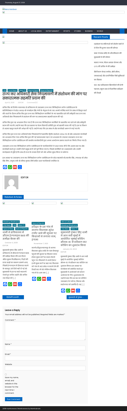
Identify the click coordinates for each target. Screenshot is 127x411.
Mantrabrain (35, 408)
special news (33, 90)
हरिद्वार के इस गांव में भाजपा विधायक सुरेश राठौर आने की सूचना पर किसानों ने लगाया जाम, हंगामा (44, 233)
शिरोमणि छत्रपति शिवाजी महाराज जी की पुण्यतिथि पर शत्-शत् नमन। (15, 297)
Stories (77, 31)
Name (8, 344)
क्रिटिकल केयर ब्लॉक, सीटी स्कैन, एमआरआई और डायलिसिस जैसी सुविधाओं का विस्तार (109, 76)
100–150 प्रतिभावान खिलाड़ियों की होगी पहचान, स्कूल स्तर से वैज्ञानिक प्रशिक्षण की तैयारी (108, 89)
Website (8, 364)
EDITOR (20, 102)
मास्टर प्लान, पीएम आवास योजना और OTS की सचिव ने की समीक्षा (108, 64)
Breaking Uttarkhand (11, 222)
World (100, 31)
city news (7, 225)
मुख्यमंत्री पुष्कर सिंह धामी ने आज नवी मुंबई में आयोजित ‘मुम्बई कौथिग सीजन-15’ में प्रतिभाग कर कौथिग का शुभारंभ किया (74, 239)
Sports (66, 31)
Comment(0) (32, 102)
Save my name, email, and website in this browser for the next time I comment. (12, 385)
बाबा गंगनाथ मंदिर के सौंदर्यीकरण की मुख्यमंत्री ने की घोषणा (108, 55)
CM (4, 90)
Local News (36, 31)
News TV (22, 90)
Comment (10, 320)
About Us (22, 31)
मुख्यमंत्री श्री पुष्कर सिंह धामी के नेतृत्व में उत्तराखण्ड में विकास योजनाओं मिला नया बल (78, 297)
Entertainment (52, 31)
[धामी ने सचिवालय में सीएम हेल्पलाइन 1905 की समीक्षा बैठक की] (16, 210)
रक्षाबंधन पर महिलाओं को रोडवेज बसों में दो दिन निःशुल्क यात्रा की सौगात (109, 46)
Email (8, 354)
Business (89, 31)
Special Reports (47, 90)
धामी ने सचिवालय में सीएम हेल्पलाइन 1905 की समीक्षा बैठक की (16, 235)
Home (11, 31)
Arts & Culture (66, 222)
